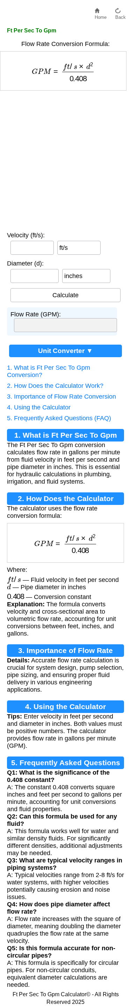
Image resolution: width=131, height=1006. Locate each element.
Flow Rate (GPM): (35, 314)
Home (101, 15)
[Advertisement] (65, 159)
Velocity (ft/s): (26, 235)
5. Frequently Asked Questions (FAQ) (59, 418)
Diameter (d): (25, 263)
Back (120, 15)
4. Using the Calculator (39, 407)
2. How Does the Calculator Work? (55, 385)
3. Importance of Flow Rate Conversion (61, 396)
